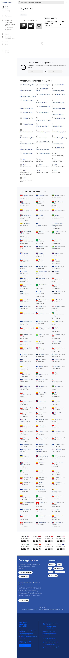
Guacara (41, 354)
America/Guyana (26, 112)
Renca (25, 413)
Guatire (41, 321)
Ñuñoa (56, 285)
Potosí (56, 419)
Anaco (25, 426)
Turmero (57, 266)
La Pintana (57, 348)
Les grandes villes (9, 29)
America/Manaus (58, 118)
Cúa (40, 359)
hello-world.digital (25, 645)
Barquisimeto (58, 210)
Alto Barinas (42, 278)
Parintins (41, 516)
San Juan (26, 253)
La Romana (58, 341)
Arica (40, 306)
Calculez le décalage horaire (10, 25)
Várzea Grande (43, 271)
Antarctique (51, 564)
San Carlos (26, 477)
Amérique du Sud (53, 575)
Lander (41, 366)
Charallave (26, 444)
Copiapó (57, 438)
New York (24, 536)
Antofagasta (27, 260)
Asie (50, 568)
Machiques (58, 431)
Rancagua (57, 334)
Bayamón (41, 348)
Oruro (40, 341)
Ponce (56, 426)
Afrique (59, 564)
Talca (56, 354)
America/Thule (58, 148)
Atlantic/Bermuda (43, 153)
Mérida (57, 271)
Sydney (42, 502)
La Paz (41, 202)
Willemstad (26, 456)
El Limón (57, 408)
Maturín (41, 231)
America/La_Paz (26, 118)
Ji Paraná (57, 456)
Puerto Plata (58, 413)
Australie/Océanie (58, 568)
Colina (41, 413)
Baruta (25, 306)
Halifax (26, 246)
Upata (25, 489)
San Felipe (26, 348)
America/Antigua (42, 85)
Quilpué (41, 438)
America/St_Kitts (43, 142)
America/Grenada (43, 106)
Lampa (25, 516)
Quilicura (26, 341)
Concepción (27, 328)
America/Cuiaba (58, 94)
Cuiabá (57, 231)
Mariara (57, 477)
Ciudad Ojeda (27, 313)
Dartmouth (27, 522)
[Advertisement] (43, 42)
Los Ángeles (58, 449)
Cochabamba (27, 223)
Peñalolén (57, 306)
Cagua (41, 477)
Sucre (56, 321)
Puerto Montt (42, 300)
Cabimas (41, 266)
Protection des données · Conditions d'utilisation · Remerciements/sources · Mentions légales (43, 609)
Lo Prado (57, 502)
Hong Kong (48, 536)
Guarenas (57, 291)
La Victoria (57, 444)
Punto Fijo (41, 419)
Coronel (57, 496)
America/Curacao (27, 100)
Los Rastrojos (42, 522)
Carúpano (41, 379)
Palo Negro (42, 444)
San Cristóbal (42, 401)
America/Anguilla (27, 85)
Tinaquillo (26, 482)
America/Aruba (58, 85)
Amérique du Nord (60, 572)
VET (26, 179)
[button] (9, 37)
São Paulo (24, 544)
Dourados (57, 386)
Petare (25, 266)
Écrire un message (24, 600)
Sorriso (25, 471)
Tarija (56, 393)
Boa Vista (57, 246)
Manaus (57, 195)
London (35, 536)
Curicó (41, 509)
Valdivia (41, 431)
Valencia (41, 210)
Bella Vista (57, 366)
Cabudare (26, 509)
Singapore (60, 536)
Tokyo (48, 544)
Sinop (40, 334)
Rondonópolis (42, 285)
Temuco (41, 313)
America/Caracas (43, 94)
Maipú (56, 240)
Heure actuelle (8, 22)
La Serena (26, 401)
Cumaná (57, 253)
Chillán (41, 408)
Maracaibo (26, 210)
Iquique (25, 354)
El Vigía (41, 386)
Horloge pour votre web (25, 572)
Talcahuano (26, 408)
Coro (25, 300)
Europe (50, 572)
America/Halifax (42, 112)
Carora (41, 462)
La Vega (57, 509)
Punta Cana (58, 522)
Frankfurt (36, 544)
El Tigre (41, 328)
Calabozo (26, 379)
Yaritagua (57, 482)
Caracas (41, 195)
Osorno (25, 431)
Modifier (7, 10)
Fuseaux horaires (9, 27)
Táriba (41, 426)
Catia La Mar (27, 502)
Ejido (40, 471)
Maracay (41, 246)
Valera (56, 300)
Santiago (26, 195)
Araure (57, 359)
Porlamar (26, 334)
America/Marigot (26, 124)
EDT (26, 172)
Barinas (41, 260)
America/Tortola (26, 153)
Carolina (57, 373)
